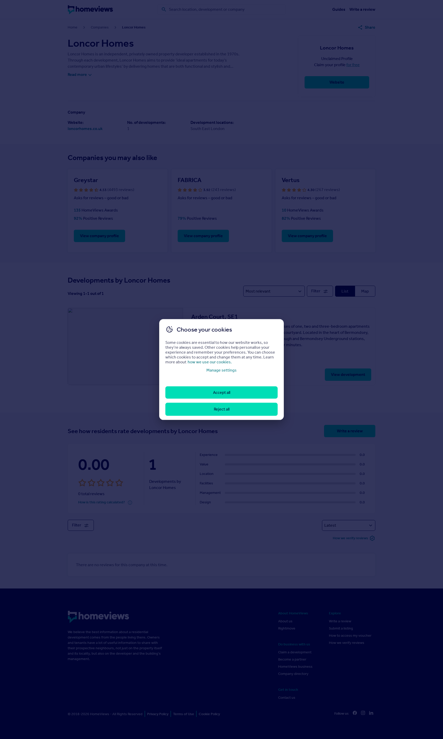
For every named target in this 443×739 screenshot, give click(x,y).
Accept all (221, 392)
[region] (221, 369)
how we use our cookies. (210, 361)
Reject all (221, 409)
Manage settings (221, 369)
